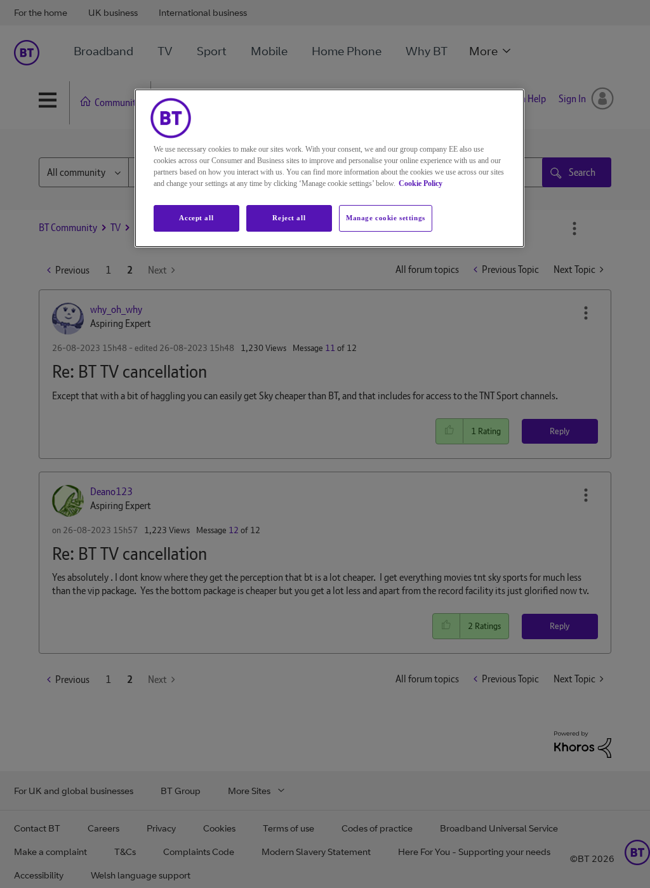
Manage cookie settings (385, 218)
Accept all (196, 218)
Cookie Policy (420, 183)
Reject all (288, 218)
